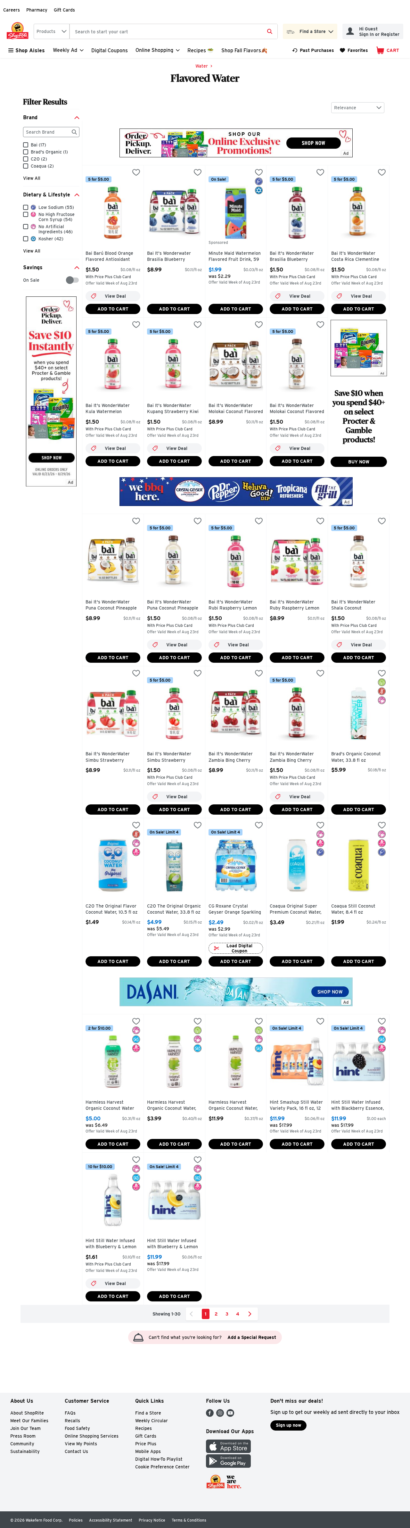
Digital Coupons (109, 50)
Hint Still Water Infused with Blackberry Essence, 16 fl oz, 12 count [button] (358, 1106)
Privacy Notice (152, 1520)
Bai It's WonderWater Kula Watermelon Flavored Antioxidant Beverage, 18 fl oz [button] (113, 409)
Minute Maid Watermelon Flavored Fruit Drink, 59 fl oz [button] (236, 257)
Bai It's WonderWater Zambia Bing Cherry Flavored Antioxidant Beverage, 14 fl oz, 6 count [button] (236, 757)
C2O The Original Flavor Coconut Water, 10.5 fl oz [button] (113, 909)
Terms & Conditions (189, 1520)
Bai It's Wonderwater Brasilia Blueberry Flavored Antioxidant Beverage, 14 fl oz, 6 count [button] (174, 257)
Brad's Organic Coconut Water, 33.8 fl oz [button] (358, 757)
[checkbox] (26, 280)
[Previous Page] (192, 1314)
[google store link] (228, 1466)
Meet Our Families (29, 1420)
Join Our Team (25, 1428)
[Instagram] (220, 1415)
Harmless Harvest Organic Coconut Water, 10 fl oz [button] (174, 1106)
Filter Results (45, 101)
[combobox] (52, 31)
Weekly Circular (151, 1420)
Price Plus (145, 1443)
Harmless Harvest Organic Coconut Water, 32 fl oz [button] (236, 1106)
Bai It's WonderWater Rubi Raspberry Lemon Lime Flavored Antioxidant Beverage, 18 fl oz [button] (236, 605)
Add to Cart (112, 308)
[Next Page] (251, 1314)
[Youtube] (230, 1415)
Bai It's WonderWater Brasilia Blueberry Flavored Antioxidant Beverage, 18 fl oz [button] (297, 257)
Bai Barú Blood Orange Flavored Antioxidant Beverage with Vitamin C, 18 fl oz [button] (113, 257)
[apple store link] (228, 1451)
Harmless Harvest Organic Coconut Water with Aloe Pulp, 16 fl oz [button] (113, 1106)
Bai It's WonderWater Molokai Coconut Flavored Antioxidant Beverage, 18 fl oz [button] (297, 409)
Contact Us (76, 1451)
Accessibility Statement (110, 1520)
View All (31, 178)
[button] (330, 30)
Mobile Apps (148, 1451)
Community (22, 1443)
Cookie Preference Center (162, 1466)
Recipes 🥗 (200, 50)
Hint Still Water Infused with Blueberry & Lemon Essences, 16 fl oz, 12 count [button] (174, 1244)
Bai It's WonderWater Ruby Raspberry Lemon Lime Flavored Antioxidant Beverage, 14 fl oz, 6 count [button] (297, 605)
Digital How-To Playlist (159, 1459)
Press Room (23, 1436)
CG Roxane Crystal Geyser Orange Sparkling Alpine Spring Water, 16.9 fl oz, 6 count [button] (236, 909)
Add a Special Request (251, 1337)
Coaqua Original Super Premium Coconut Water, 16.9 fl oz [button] (297, 909)
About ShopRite (27, 1413)
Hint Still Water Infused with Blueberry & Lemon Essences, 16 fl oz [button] (113, 1244)
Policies (76, 1520)
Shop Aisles (30, 50)
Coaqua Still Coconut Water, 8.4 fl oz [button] (358, 909)
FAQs (70, 1413)
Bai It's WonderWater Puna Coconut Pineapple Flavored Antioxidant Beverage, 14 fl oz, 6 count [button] (113, 605)
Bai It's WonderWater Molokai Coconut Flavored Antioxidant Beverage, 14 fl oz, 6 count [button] (236, 409)
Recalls (72, 1420)
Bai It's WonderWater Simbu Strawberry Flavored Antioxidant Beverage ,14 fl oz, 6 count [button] (113, 757)
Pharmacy (36, 9)
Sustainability (25, 1451)
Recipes (143, 1428)
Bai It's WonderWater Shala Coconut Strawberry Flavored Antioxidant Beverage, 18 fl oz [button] (358, 605)
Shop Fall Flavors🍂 (244, 50)
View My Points (81, 1443)
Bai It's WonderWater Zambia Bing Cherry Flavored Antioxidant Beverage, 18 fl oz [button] (297, 757)
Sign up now (288, 1425)
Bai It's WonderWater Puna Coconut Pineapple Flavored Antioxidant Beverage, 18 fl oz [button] (174, 605)
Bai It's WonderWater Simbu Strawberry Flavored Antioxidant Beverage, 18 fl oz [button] (174, 757)
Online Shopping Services (92, 1436)
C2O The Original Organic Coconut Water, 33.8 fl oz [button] (174, 909)
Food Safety (77, 1428)
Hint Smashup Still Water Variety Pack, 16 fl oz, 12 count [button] (297, 1106)
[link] (313, 50)
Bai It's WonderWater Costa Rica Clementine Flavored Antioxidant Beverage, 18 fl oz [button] (358, 257)
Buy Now (358, 461)
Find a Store (148, 1413)
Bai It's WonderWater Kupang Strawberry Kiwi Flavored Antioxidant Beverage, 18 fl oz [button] (174, 409)
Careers (11, 9)
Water (201, 66)
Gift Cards (64, 9)
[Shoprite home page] (19, 31)
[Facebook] (210, 1415)
